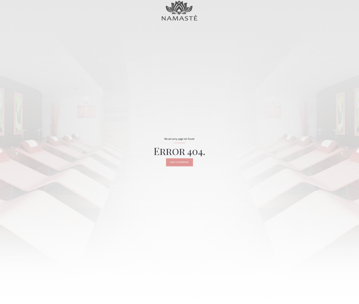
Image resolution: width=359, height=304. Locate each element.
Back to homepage (179, 162)
